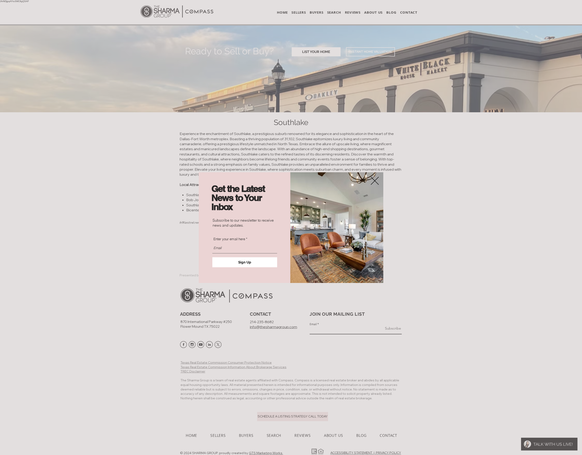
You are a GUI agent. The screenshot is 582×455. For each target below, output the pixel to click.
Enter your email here (229, 239)
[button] (375, 181)
